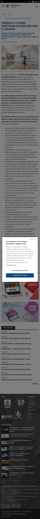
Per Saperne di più (11, 265)
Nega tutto (33, 239)
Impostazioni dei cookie (20, 270)
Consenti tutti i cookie (20, 275)
